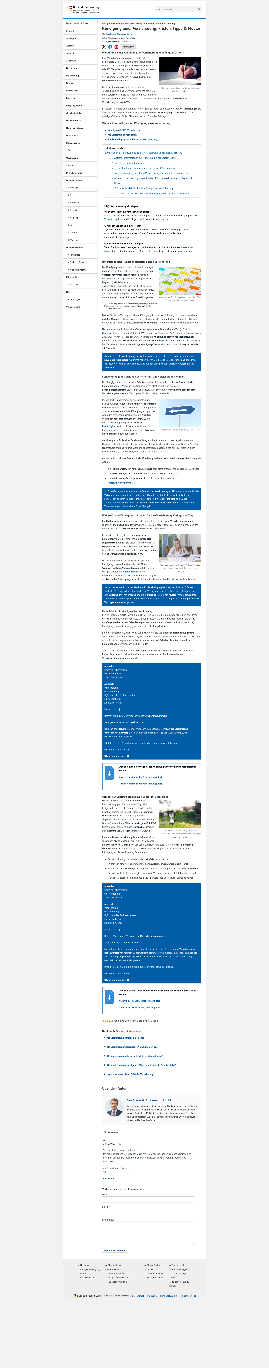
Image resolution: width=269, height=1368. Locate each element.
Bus (71, 195)
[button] (104, 47)
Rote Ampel (72, 135)
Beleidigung (72, 68)
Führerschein (72, 277)
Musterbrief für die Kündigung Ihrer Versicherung (146, 188)
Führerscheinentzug (117, 1281)
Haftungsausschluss (169, 1295)
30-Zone (70, 31)
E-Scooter (74, 202)
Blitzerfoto (152, 1269)
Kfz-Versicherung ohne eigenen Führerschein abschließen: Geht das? (141, 1065)
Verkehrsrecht (73, 307)
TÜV (68, 150)
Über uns (84, 1265)
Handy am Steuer (74, 128)
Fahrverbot (75, 255)
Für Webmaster (87, 1277)
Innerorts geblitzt (155, 1273)
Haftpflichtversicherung (119, 482)
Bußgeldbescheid (74, 247)
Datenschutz (138, 1295)
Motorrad (74, 232)
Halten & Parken (74, 120)
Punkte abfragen (180, 1269)
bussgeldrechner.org (83, 10)
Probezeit (74, 284)
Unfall (162, 495)
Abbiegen (71, 38)
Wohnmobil (75, 240)
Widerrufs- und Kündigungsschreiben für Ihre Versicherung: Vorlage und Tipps (153, 180)
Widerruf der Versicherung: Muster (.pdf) (139, 1007)
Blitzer (69, 292)
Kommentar (108, 1219)
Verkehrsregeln (73, 299)
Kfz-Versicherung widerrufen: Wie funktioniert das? (132, 1046)
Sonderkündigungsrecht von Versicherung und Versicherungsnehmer (151, 173)
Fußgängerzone (74, 105)
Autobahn (71, 61)
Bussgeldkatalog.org (90, 1269)
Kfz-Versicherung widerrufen (122, 134)
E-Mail (106, 1207)
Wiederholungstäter (78, 270)
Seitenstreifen (73, 143)
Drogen (70, 83)
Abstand (70, 46)
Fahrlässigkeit (109, 426)
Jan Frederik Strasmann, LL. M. (119, 34)
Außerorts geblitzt (155, 1277)
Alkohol (70, 53)
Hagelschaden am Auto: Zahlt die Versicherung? (131, 1074)
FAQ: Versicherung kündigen (129, 163)
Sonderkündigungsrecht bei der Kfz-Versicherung (132, 139)
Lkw (71, 225)
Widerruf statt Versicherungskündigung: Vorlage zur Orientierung (155, 193)
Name (106, 1194)
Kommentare (128, 47)
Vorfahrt (70, 165)
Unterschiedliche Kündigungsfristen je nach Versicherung (145, 168)
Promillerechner (74, 173)
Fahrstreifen (72, 90)
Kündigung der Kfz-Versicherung (124, 130)
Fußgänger (75, 217)
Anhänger (74, 187)
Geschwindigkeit (74, 113)
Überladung (72, 158)
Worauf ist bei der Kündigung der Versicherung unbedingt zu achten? (144, 152)
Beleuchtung (72, 75)
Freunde (84, 1273)
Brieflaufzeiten (130, 571)
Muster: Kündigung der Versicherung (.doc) (140, 777)
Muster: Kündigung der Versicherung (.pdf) (140, 783)
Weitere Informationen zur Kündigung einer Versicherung (145, 157)
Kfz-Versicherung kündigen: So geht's (125, 1037)
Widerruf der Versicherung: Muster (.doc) (139, 1000)
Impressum (152, 1295)
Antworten (108, 1178)
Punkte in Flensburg (79, 262)
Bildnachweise (189, 1295)
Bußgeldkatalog (74, 180)
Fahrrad (73, 210)
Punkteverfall (178, 1265)
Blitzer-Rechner (154, 1265)
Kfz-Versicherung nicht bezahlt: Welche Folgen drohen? (135, 1056)
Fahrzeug (71, 98)
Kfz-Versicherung (133, 23)
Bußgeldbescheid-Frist (118, 1277)
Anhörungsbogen (116, 1273)
